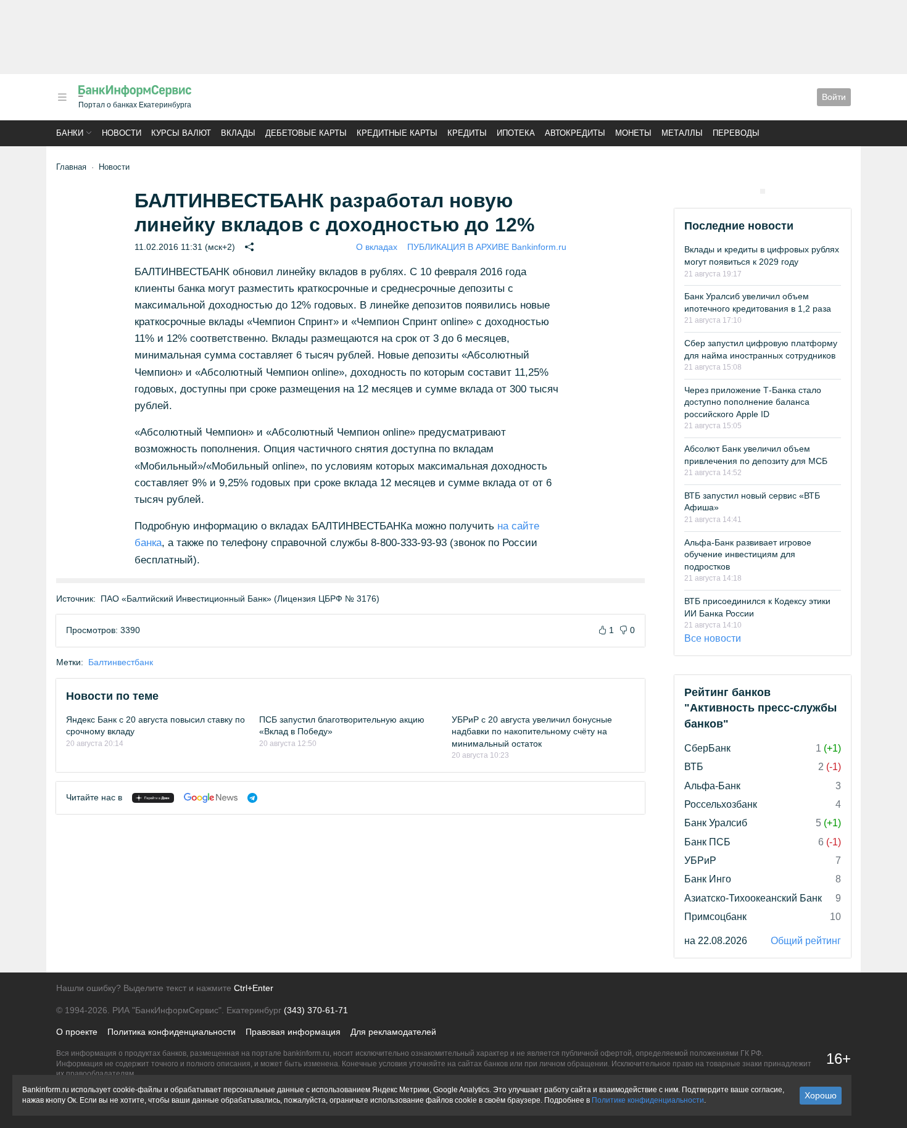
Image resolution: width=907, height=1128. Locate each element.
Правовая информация (293, 1032)
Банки (69, 133)
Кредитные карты (397, 133)
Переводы (736, 133)
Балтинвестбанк (120, 662)
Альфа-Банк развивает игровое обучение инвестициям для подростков (747, 554)
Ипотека (516, 133)
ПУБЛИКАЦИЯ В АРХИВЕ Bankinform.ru (486, 247)
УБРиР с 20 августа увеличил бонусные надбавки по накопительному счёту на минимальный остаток (532, 732)
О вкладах (376, 247)
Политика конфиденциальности (171, 1032)
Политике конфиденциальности (648, 1100)
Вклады (238, 133)
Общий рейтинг (806, 940)
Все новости (712, 638)
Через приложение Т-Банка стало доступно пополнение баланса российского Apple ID (752, 402)
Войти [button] (834, 97)
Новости (121, 133)
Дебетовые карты (306, 133)
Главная (71, 167)
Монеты (633, 133)
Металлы (682, 133)
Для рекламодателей (393, 1032)
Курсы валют (181, 133)
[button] (62, 97)
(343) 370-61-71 (316, 1010)
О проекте (76, 1032)
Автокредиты (575, 133)
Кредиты (467, 133)
